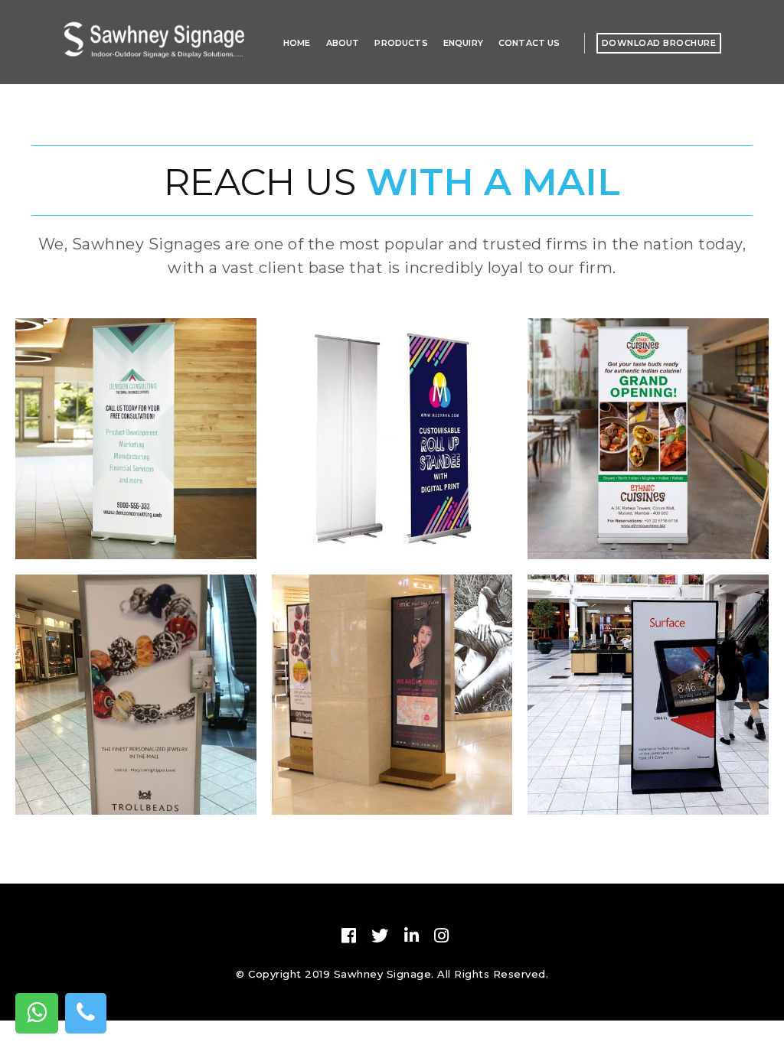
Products (400, 42)
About (343, 42)
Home (297, 42)
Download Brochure (659, 42)
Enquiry (463, 42)
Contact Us (529, 42)
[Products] (135, 450)
